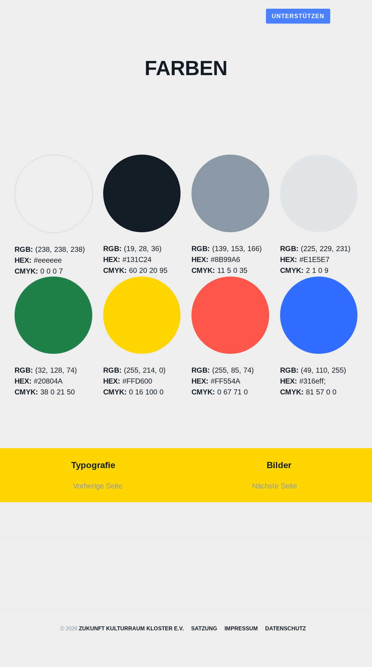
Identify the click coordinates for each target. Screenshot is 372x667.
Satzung (204, 628)
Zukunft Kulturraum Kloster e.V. (131, 628)
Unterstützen (298, 16)
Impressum (241, 628)
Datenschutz (285, 628)
